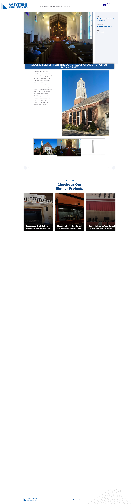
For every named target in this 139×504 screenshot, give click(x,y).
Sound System (108, 26)
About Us (45, 6)
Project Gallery (52, 6)
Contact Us (67, 6)
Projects (59, 6)
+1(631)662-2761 (110, 6)
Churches (100, 26)
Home (40, 6)
